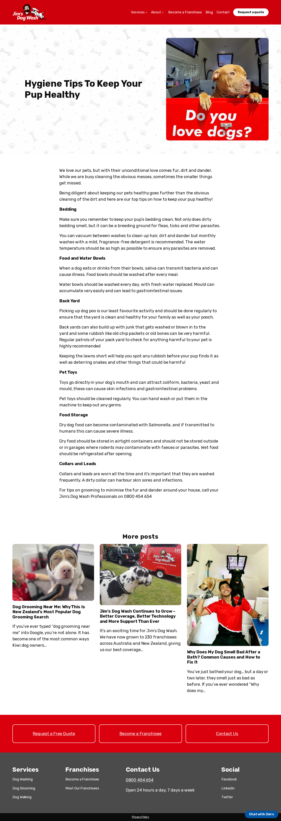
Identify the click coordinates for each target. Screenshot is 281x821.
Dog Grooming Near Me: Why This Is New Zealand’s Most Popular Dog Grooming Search (48, 612)
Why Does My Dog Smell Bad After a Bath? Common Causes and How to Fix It (223, 657)
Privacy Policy (140, 817)
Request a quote (251, 12)
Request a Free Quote (54, 733)
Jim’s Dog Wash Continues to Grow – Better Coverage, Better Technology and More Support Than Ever (138, 616)
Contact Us (227, 733)
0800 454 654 (139, 780)
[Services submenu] (146, 12)
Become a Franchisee (140, 733)
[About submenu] (163, 12)
